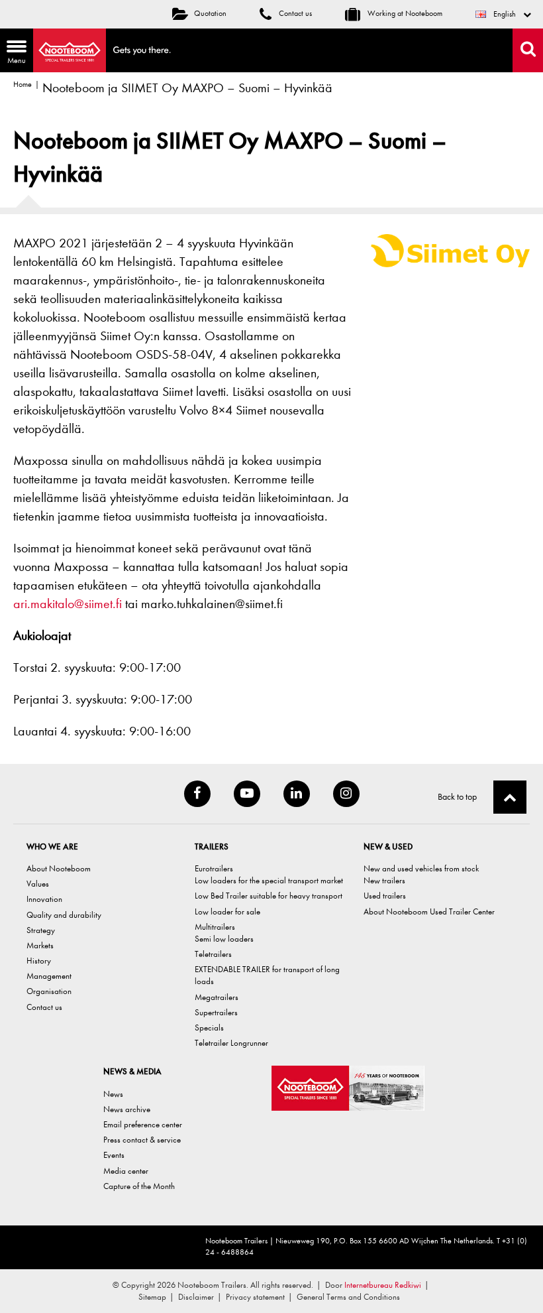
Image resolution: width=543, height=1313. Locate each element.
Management (49, 976)
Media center (125, 1171)
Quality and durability (63, 915)
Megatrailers (216, 997)
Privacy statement (255, 1297)
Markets (40, 945)
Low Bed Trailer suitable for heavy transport (268, 896)
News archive (126, 1109)
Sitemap (152, 1297)
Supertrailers (216, 1012)
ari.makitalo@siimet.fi (67, 603)
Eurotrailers (214, 868)
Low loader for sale (227, 911)
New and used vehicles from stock (421, 868)
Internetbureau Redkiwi (382, 1285)
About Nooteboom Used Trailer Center (429, 911)
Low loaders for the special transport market (269, 880)
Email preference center (142, 1124)
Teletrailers (213, 954)
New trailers (384, 880)
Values (37, 884)
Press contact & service (142, 1140)
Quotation (210, 13)
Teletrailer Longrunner (231, 1043)
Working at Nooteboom (404, 13)
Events (113, 1155)
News (113, 1094)
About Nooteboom (58, 868)
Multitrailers (215, 927)
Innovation (44, 899)
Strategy (40, 930)
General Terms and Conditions (348, 1297)
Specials (209, 1027)
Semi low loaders (224, 939)
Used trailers (385, 896)
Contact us (294, 13)
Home (22, 84)
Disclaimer (196, 1297)
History (38, 961)
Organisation (49, 991)
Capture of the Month (139, 1186)
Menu (13, 54)
